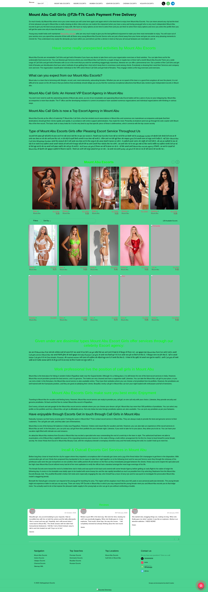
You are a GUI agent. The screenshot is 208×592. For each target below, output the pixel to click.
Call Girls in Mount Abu (113, 558)
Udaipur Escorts (113, 3)
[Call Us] (163, 3)
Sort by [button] (46, 221)
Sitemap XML (38, 566)
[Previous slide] (173, 162)
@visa (146, 571)
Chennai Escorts (130, 3)
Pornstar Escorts (75, 555)
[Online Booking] (168, 3)
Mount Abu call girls (68, 34)
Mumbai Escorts (96, 3)
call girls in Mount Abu (73, 29)
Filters (35, 221)
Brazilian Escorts (75, 560)
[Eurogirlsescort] (104, 590)
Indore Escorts (79, 3)
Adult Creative (170, 583)
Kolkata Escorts (147, 3)
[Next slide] (177, 162)
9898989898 (148, 558)
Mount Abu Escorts (62, 3)
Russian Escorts (75, 563)
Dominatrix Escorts (76, 558)
